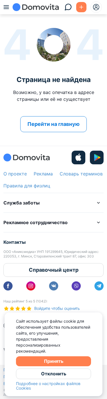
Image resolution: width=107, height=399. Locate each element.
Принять (53, 361)
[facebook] (8, 285)
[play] (97, 157)
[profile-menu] (96, 7)
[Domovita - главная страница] (36, 7)
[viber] (76, 285)
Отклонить (53, 374)
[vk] (53, 285)
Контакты (14, 242)
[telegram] (99, 285)
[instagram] (30, 285)
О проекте (15, 173)
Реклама (43, 173)
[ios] (78, 157)
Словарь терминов (81, 173)
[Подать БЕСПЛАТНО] (81, 7)
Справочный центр (53, 270)
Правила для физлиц (26, 185)
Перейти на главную (53, 124)
